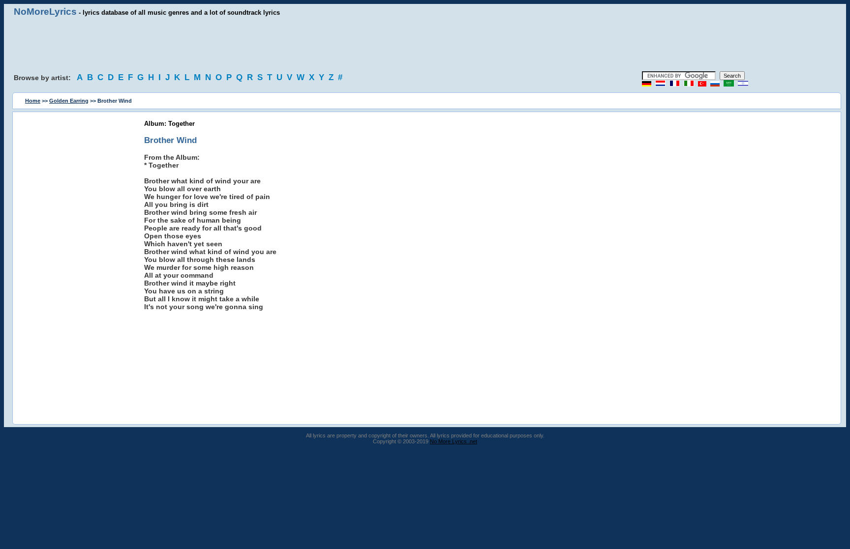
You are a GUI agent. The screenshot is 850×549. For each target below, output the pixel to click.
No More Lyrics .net (453, 441)
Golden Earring (69, 101)
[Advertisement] (425, 44)
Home (32, 101)
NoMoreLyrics (45, 11)
